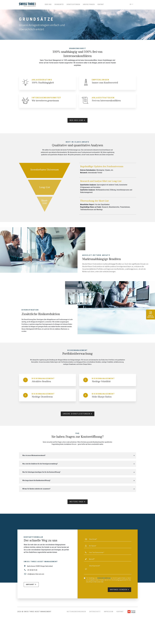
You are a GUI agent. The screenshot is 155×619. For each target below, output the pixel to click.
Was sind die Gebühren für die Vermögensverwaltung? (40, 464)
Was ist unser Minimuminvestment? (33, 455)
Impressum (108, 611)
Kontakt (120, 611)
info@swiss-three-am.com (36, 574)
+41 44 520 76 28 (32, 570)
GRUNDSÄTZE (59, 4)
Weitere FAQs (77, 502)
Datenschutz (95, 611)
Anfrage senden (119, 590)
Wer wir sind (77, 120)
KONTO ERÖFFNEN (150, 316)
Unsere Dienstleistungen (77, 414)
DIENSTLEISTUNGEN (73, 4)
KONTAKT (101, 4)
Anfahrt (30, 584)
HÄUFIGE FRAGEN (89, 4)
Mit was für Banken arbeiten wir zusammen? (36, 489)
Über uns (48, 4)
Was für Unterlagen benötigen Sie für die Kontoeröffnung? (41, 472)
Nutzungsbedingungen (76, 611)
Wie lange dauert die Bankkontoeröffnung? (36, 480)
